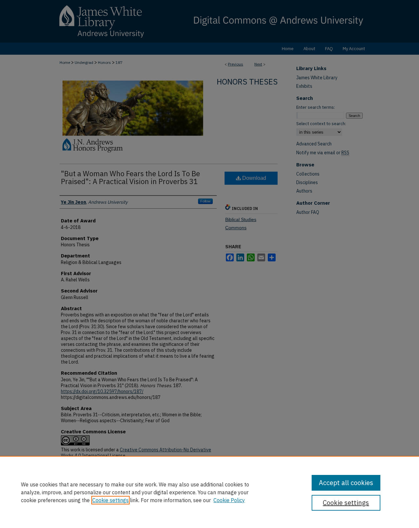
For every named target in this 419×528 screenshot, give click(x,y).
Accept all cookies (346, 482)
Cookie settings (110, 500)
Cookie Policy (229, 500)
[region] (209, 492)
